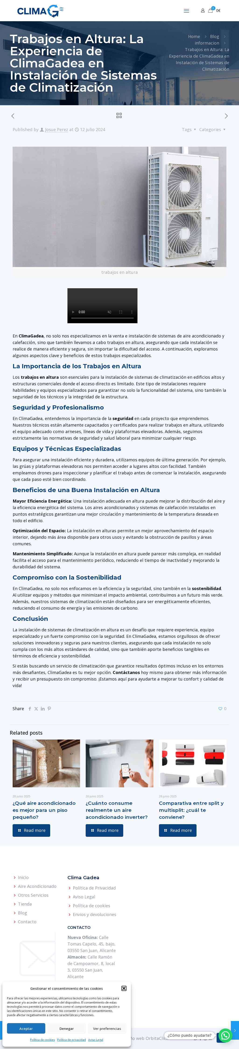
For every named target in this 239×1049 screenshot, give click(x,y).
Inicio (23, 877)
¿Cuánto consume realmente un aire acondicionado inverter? (117, 810)
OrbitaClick (157, 1038)
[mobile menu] (186, 10)
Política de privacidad (71, 1040)
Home (194, 36)
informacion (207, 43)
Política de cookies (42, 1040)
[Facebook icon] (200, 1038)
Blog (214, 36)
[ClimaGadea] (40, 10)
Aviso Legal (95, 1040)
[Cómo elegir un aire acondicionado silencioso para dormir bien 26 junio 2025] (235, 1030)
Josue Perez (56, 129)
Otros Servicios (33, 895)
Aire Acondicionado (37, 886)
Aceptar (26, 1028)
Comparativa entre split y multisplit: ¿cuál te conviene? (191, 810)
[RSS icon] (210, 1038)
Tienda (25, 904)
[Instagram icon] (205, 1038)
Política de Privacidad (94, 888)
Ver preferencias (107, 1028)
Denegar (67, 1028)
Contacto (27, 921)
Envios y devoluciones (94, 914)
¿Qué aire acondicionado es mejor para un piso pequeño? (44, 810)
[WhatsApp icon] (195, 1038)
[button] (124, 988)
